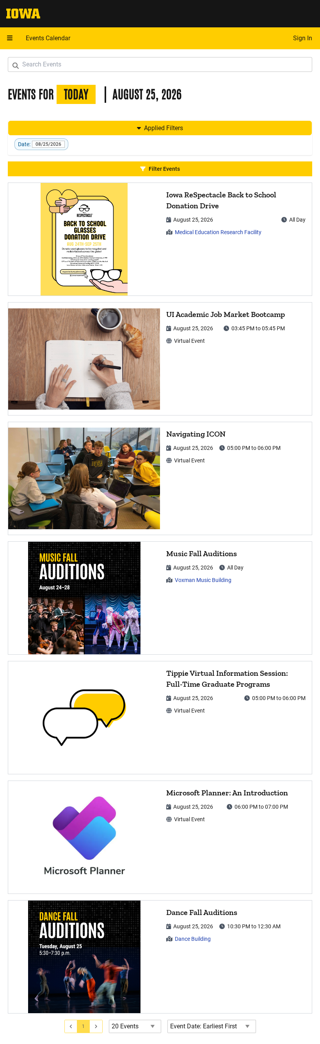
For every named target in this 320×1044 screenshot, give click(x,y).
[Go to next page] (96, 1026)
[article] (160, 239)
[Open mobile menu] (10, 38)
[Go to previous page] (71, 1026)
